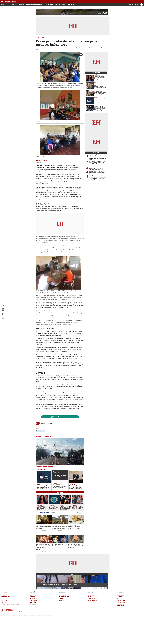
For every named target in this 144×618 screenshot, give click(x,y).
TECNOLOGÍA (63, 595)
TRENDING (33, 600)
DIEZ (118, 598)
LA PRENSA (120, 597)
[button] (3, 305)
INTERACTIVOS (92, 600)
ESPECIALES (33, 598)
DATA (89, 597)
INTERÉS (33, 592)
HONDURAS (5, 595)
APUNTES (33, 604)
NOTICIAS (4, 592)
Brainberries (44, 530)
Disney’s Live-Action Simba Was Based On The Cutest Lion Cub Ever (60, 526)
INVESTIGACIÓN (92, 595)
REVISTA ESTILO (121, 600)
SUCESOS (4, 600)
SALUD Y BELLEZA (64, 597)
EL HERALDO (120, 595)
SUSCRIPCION (121, 606)
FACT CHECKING (92, 598)
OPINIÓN (33, 602)
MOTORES (62, 600)
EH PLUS (90, 592)
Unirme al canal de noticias (61, 417)
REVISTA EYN (120, 604)
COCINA (32, 597)
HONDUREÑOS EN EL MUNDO (10, 604)
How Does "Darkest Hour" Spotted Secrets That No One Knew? (44, 526)
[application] (60, 451)
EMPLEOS (62, 598)
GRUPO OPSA (120, 592)
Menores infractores (40, 430)
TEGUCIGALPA (6, 597)
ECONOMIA (5, 598)
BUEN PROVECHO (122, 602)
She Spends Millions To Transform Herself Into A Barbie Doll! (75, 545)
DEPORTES (33, 595)
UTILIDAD (62, 592)
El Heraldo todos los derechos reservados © (11, 611)
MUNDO (4, 602)
